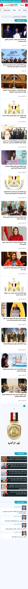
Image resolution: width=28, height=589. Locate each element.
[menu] (26, 5)
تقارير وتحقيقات (7, 10)
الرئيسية (25, 10)
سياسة (14, 10)
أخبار (19, 10)
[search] (1, 5)
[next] (14, 409)
